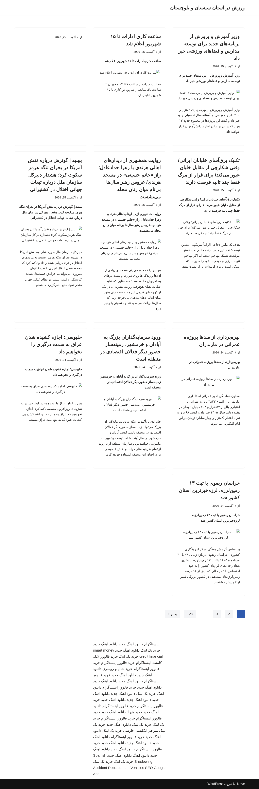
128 (190, 614)
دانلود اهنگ (141, 755)
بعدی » (172, 614)
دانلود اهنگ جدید (131, 644)
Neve (241, 784)
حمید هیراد (134, 712)
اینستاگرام (151, 644)
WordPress (215, 784)
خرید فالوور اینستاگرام (118, 663)
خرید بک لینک (150, 650)
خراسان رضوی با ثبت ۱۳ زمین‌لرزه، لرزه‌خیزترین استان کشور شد (209, 490)
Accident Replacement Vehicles (118, 768)
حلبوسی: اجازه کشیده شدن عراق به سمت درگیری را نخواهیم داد (53, 344)
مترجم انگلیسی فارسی (140, 731)
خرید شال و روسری (117, 669)
